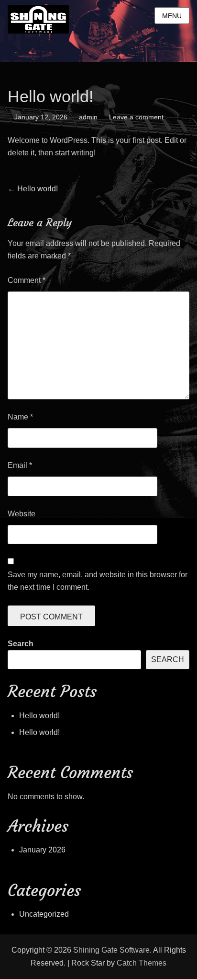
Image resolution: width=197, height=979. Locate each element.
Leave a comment (136, 117)
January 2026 (42, 850)
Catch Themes (141, 963)
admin (88, 117)
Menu (172, 16)
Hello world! (39, 715)
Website (21, 514)
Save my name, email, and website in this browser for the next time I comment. (97, 581)
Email (20, 465)
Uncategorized (44, 914)
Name (20, 417)
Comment (26, 280)
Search (20, 644)
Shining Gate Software (111, 950)
